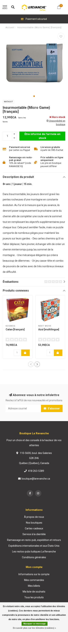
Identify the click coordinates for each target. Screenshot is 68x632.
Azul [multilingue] (48, 329)
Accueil (10, 27)
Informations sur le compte (34, 574)
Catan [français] (15, 329)
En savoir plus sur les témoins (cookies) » (34, 628)
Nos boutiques (34, 522)
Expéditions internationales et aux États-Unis (34, 545)
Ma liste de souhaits (34, 591)
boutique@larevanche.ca (36, 478)
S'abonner (53, 408)
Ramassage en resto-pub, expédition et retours (34, 540)
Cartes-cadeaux (34, 528)
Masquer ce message (34, 623)
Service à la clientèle (34, 534)
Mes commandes (34, 580)
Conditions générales (34, 557)
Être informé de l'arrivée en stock (42, 136)
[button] (34, 96)
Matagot (8, 102)
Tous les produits (34, 597)
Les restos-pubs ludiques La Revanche (34, 551)
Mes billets (34, 585)
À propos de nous (34, 516)
